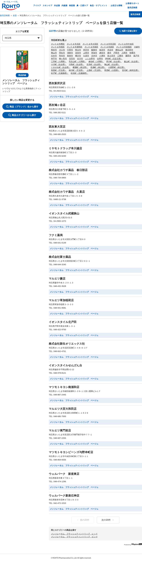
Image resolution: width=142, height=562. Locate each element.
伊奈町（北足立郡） (114, 58)
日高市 (72, 58)
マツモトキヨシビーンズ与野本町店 (71, 452)
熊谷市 (54, 50)
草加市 (94, 53)
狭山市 (54, 53)
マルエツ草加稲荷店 (61, 300)
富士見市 (111, 56)
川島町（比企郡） (76, 64)
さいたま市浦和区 (74, 47)
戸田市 (116, 53)
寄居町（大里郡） (112, 70)
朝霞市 (132, 53)
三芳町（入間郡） (59, 61)
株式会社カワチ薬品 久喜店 (67, 191)
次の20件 (106, 520)
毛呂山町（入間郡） (77, 61)
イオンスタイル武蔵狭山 (64, 213)
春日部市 (129, 50)
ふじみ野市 (90, 58)
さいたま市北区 (73, 44)
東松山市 (119, 50)
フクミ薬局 (56, 235)
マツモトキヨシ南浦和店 (64, 387)
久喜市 (86, 56)
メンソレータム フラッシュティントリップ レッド (74, 534)
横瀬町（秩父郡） (80, 67)
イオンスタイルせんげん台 (65, 365)
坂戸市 (136, 56)
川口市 (62, 50)
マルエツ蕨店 (57, 278)
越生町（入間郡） (96, 61)
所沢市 (86, 50)
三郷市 (120, 56)
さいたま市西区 (58, 44)
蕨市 (109, 53)
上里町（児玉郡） (94, 70)
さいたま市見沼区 (108, 44)
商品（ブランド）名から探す (24, 106)
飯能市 (94, 50)
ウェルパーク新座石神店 (64, 495)
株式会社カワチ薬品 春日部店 (68, 170)
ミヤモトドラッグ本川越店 (65, 148)
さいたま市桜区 (58, 47)
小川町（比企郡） (59, 64)
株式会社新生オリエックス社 (67, 343)
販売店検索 (5, 15)
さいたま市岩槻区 (124, 47)
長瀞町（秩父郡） (98, 67)
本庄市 (110, 50)
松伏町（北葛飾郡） (79, 73)
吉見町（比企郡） (94, 64)
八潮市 (102, 56)
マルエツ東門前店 (60, 430)
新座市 (70, 56)
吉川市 (80, 58)
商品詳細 (22, 75)
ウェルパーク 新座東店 (64, 473)
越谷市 (102, 53)
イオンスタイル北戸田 (63, 321)
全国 (15, 15)
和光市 (62, 56)
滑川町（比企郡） (114, 61)
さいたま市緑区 (107, 47)
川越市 (137, 47)
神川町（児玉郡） (76, 70)
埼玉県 (8, 38)
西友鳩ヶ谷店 (57, 104)
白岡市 (100, 58)
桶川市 (78, 56)
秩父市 (78, 50)
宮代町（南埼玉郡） (131, 70)
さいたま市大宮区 (90, 44)
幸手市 (54, 58)
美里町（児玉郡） (59, 70)
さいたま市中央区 (126, 44)
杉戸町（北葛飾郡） (60, 73)
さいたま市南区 (91, 47)
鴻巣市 (70, 53)
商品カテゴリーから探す (24, 115)
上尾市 (86, 53)
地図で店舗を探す (129, 31)
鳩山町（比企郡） (112, 64)
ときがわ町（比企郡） (60, 67)
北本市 (94, 56)
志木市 (54, 56)
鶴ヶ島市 (63, 58)
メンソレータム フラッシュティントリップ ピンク (74, 537)
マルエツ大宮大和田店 (63, 408)
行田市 (70, 50)
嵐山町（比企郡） (132, 61)
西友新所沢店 (57, 83)
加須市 (102, 50)
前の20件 (84, 520)
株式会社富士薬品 (60, 256)
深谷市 (78, 53)
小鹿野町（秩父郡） (117, 67)
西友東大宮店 (57, 126)
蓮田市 (128, 56)
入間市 (124, 53)
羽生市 (62, 53)
